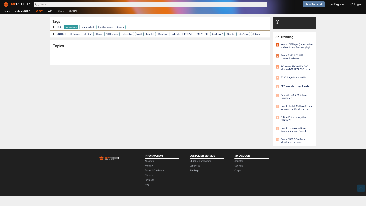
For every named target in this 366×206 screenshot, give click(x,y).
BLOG (61, 10)
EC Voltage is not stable (293, 77)
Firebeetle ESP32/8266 (181, 34)
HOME (6, 10)
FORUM (39, 10)
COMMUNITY (22, 10)
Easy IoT (150, 34)
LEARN (73, 10)
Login (357, 4)
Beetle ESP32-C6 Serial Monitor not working (293, 140)
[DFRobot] (16, 4)
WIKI (50, 10)
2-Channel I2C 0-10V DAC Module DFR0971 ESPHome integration (295, 69)
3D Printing (75, 34)
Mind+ (139, 34)
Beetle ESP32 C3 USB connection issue (292, 57)
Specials (238, 165)
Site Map (194, 170)
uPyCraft (88, 34)
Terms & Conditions (154, 170)
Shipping (149, 175)
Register (339, 4)
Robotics (162, 34)
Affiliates (238, 161)
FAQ (59, 27)
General (120, 27)
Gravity (230, 34)
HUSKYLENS (202, 34)
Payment (149, 180)
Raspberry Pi (217, 34)
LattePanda (243, 34)
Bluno (99, 34)
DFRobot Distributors (200, 161)
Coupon (238, 170)
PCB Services (112, 34)
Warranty (149, 165)
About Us (149, 161)
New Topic (312, 4)
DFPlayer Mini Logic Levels (295, 86)
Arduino (256, 34)
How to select (87, 27)
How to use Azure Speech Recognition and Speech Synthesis (294, 131)
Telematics (127, 34)
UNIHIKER (61, 34)
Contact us (195, 165)
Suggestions (71, 27)
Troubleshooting (105, 27)
